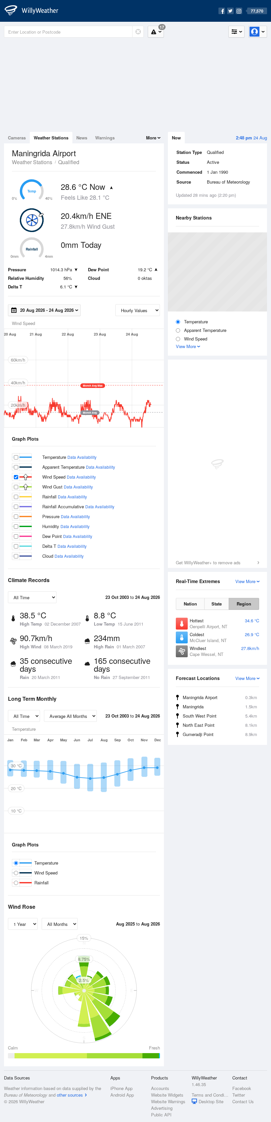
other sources (70, 1095)
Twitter (238, 1095)
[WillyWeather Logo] (35, 11)
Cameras (17, 137)
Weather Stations (51, 137)
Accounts (160, 1088)
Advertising (162, 1108)
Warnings (105, 137)
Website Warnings (168, 1101)
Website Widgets (167, 1095)
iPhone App (121, 1088)
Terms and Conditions (210, 1095)
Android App (122, 1095)
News (81, 137)
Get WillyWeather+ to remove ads (208, 562)
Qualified (68, 162)
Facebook (241, 1088)
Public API (161, 1114)
